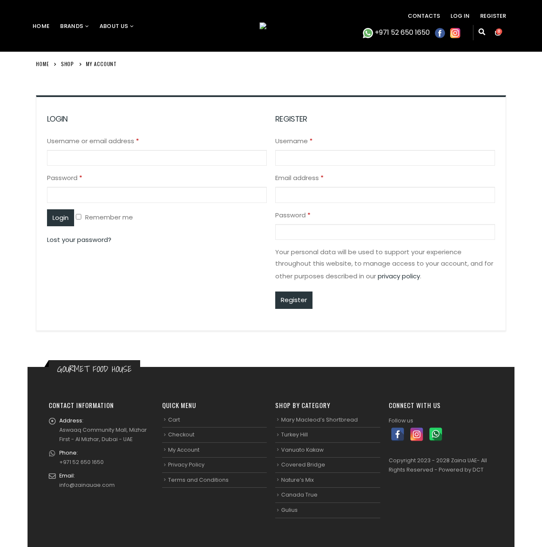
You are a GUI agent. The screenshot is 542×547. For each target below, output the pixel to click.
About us (114, 26)
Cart (174, 419)
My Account (183, 449)
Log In (460, 16)
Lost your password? (79, 239)
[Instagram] (416, 434)
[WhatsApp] (435, 434)
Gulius (289, 510)
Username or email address (93, 140)
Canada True (299, 494)
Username (293, 140)
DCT (478, 469)
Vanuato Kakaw (302, 449)
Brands (71, 26)
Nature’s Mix (297, 479)
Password (64, 177)
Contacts (424, 16)
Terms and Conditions (198, 479)
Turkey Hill (294, 434)
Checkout (181, 434)
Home (41, 26)
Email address (299, 177)
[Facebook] (397, 434)
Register (493, 16)
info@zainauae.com (87, 485)
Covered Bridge (303, 464)
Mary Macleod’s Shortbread (319, 419)
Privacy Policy (186, 464)
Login (61, 217)
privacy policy (399, 276)
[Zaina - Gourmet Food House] (271, 25)
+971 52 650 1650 (401, 32)
